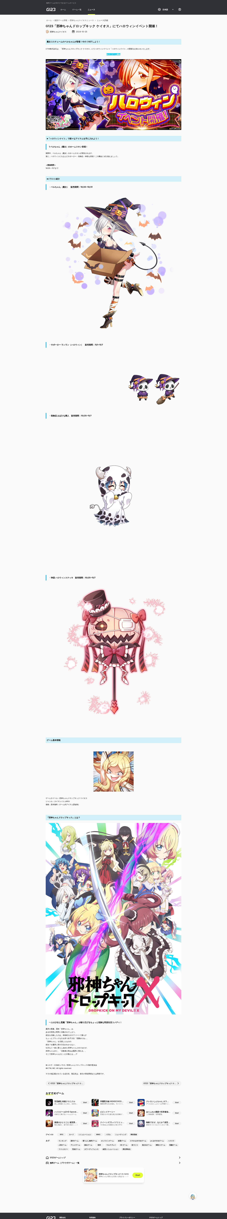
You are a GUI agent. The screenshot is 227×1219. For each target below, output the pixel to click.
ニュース (91, 9)
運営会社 (62, 1217)
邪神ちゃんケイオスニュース (82, 20)
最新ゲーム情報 (60, 20)
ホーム (63, 9)
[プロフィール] (179, 9)
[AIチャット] (193, 1196)
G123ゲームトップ (156, 1217)
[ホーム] (51, 9)
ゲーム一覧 (76, 9)
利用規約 (92, 1217)
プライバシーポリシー (127, 1217)
